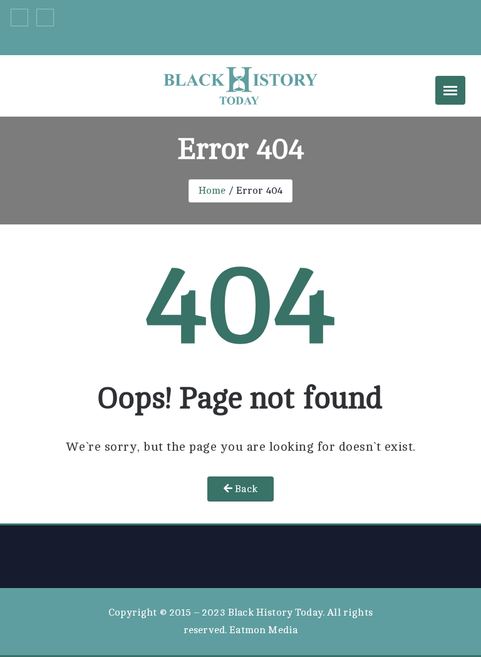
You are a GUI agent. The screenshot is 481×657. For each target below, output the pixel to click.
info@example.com (367, 39)
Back (244, 489)
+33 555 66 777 (363, 21)
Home (212, 190)
